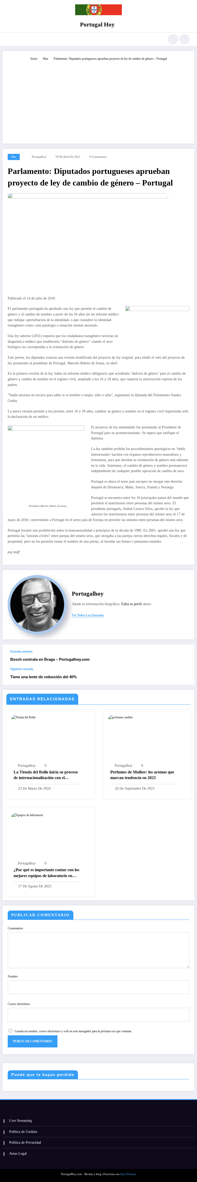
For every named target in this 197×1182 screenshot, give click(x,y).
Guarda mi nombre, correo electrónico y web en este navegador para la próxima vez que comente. (73, 1031)
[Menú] (9, 39)
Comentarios (15, 928)
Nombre (13, 976)
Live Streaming (20, 1121)
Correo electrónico (19, 1004)
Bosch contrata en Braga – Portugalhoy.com (50, 659)
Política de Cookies (23, 1132)
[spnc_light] (184, 39)
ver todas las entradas (88, 615)
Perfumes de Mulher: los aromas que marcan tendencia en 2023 (142, 775)
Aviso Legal (18, 1153)
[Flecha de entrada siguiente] (185, 676)
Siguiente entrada (21, 669)
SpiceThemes (128, 1174)
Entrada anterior (21, 651)
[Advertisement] (98, 100)
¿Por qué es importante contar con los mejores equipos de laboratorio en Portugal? (46, 873)
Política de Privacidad (25, 1142)
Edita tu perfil (131, 604)
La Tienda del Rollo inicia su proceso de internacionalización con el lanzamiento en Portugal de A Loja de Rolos (46, 775)
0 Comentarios (97, 156)
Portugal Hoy (97, 24)
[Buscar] (173, 39)
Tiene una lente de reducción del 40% (43, 677)
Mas (13, 156)
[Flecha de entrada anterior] (185, 656)
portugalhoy (39, 156)
